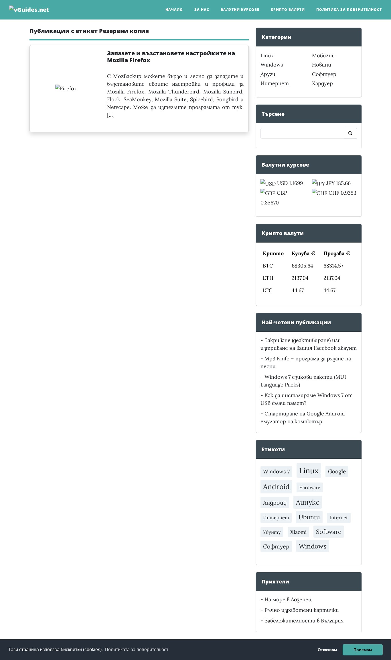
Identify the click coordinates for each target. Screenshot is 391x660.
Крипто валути (288, 9)
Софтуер (324, 74)
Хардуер (322, 83)
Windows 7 (276, 471)
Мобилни (323, 55)
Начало (174, 9)
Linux (267, 55)
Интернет (274, 83)
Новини (321, 64)
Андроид (275, 502)
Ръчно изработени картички (301, 610)
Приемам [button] (363, 649)
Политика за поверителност (349, 9)
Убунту (272, 532)
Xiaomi (298, 532)
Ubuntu (309, 517)
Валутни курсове (240, 9)
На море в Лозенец (287, 599)
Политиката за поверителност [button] (136, 649)
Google (337, 471)
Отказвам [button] (327, 649)
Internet (338, 517)
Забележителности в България (304, 620)
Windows (271, 64)
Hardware (309, 487)
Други (267, 74)
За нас (201, 9)
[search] (350, 133)
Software (328, 532)
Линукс (307, 502)
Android (276, 486)
